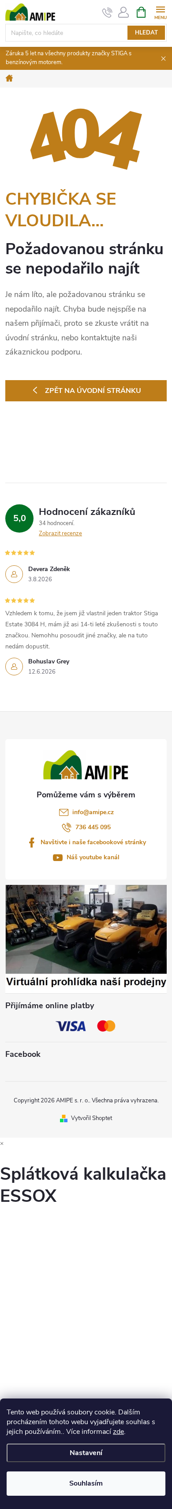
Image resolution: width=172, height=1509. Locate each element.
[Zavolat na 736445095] (107, 12)
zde (118, 1432)
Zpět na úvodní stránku (93, 391)
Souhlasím (86, 1483)
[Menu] (160, 11)
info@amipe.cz (93, 812)
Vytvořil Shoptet (91, 1118)
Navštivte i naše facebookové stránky (93, 842)
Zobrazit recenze (60, 533)
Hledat (146, 33)
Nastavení (86, 1453)
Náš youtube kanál (93, 857)
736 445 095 (93, 827)
